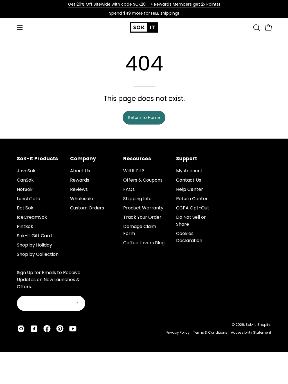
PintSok (25, 226)
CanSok (25, 180)
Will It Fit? (133, 171)
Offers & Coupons (143, 180)
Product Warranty (143, 208)
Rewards (79, 180)
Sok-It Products (37, 158)
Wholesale (81, 198)
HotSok (25, 189)
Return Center (192, 198)
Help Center (189, 189)
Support (186, 158)
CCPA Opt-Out (192, 208)
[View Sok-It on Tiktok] (34, 328)
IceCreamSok (32, 217)
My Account (189, 171)
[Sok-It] (144, 27)
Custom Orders (87, 208)
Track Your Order (142, 217)
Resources (137, 158)
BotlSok (25, 208)
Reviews (79, 189)
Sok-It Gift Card (34, 235)
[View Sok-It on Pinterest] (60, 328)
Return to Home (144, 117)
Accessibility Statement (251, 332)
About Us (80, 171)
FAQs (129, 189)
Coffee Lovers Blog (144, 243)
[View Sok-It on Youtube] (73, 328)
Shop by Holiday (34, 245)
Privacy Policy (178, 332)
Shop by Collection (37, 254)
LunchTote (28, 198)
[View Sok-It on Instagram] (21, 328)
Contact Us (188, 180)
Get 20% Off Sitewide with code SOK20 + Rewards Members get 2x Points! (144, 4)
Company (83, 158)
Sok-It (251, 324)
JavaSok (26, 171)
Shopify (263, 324)
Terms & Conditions (210, 332)
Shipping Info (137, 198)
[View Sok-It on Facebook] (47, 328)
